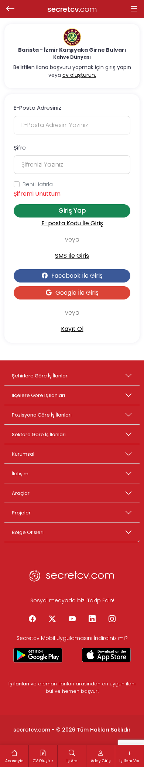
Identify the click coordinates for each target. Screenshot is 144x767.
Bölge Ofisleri (28, 532)
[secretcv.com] (72, 578)
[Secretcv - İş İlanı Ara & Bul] (37, 655)
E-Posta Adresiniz (37, 108)
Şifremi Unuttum (37, 193)
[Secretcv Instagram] (112, 619)
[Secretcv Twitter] (52, 619)
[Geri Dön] (10, 9)
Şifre (20, 147)
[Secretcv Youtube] (72, 619)
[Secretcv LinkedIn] (92, 619)
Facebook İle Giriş (77, 275)
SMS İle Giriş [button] (72, 255)
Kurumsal (23, 454)
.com (72, 9)
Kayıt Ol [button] (72, 329)
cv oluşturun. (79, 75)
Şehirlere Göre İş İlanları (40, 375)
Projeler (21, 512)
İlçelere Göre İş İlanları (38, 395)
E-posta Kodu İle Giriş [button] (72, 223)
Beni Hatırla (38, 184)
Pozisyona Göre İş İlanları (42, 414)
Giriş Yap (72, 210)
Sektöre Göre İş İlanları (39, 434)
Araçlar (21, 493)
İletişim (20, 473)
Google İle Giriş (77, 292)
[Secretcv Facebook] (32, 619)
